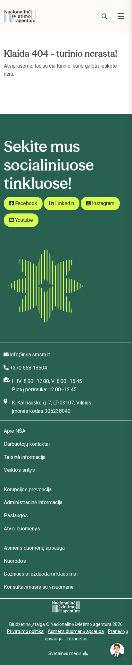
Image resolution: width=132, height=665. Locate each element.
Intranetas (77, 638)
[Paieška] (104, 16)
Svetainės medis (65, 653)
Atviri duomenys (22, 529)
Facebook (25, 203)
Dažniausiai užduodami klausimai (41, 574)
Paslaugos (16, 515)
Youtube (23, 220)
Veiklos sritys (19, 470)
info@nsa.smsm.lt (30, 355)
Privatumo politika (25, 631)
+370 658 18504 (28, 368)
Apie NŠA (14, 431)
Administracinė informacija (33, 502)
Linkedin (64, 203)
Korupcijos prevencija (28, 489)
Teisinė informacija (24, 457)
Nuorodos (15, 561)
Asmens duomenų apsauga (34, 548)
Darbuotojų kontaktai (27, 444)
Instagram (102, 203)
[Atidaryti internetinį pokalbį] (117, 650)
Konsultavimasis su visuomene (39, 587)
